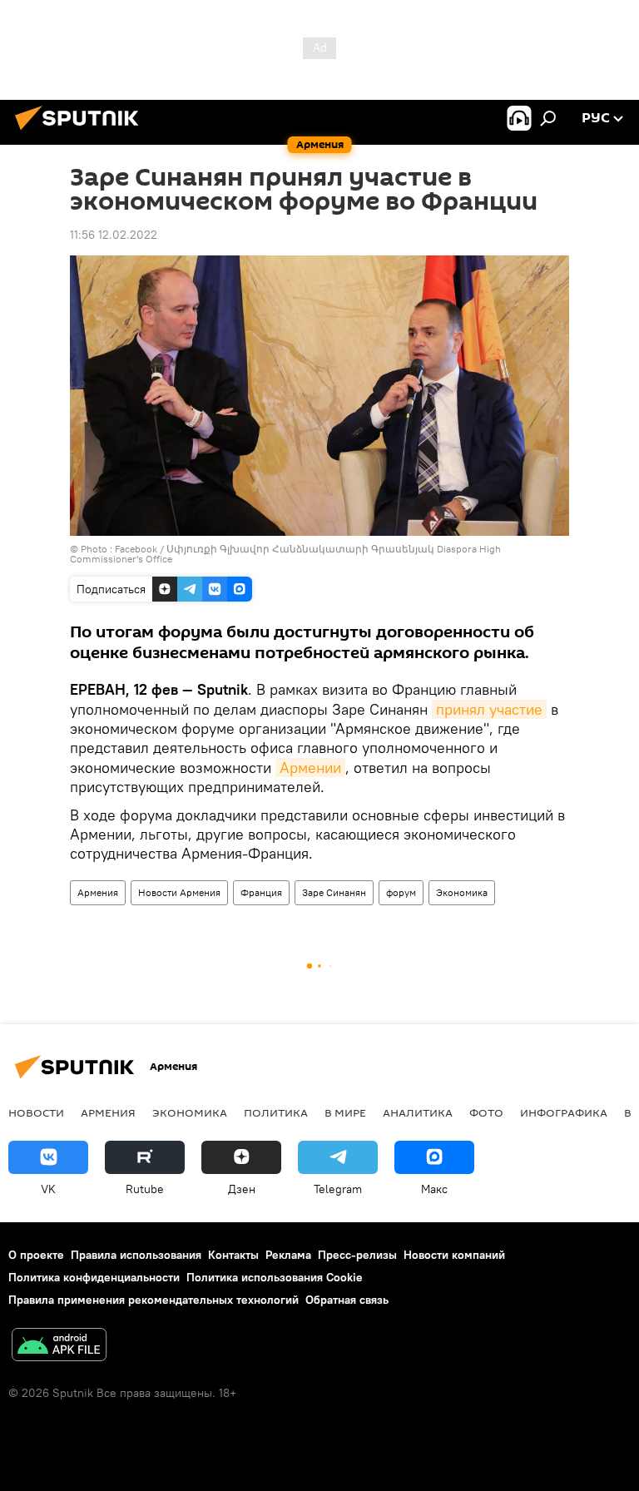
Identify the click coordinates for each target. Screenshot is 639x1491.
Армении (310, 767)
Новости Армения (179, 892)
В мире (345, 1112)
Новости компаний (454, 1254)
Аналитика (418, 1112)
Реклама (288, 1254)
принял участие (489, 709)
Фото (486, 1112)
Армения (97, 892)
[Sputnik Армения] (81, 132)
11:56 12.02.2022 (113, 234)
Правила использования (136, 1254)
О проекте (36, 1254)
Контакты (233, 1254)
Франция (261, 892)
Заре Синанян (334, 892)
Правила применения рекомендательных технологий (153, 1299)
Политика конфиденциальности (94, 1277)
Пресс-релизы (357, 1254)
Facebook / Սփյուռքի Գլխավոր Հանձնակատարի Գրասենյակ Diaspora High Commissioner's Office (285, 553)
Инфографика (563, 1112)
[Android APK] (59, 1346)
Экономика (462, 892)
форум (401, 892)
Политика (276, 1112)
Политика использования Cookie (274, 1277)
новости (36, 1112)
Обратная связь (347, 1299)
